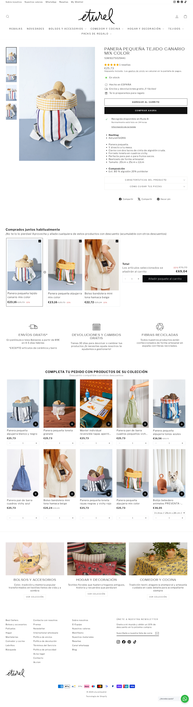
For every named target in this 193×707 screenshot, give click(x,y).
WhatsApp (51, 2)
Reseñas (63, 2)
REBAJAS (15, 28)
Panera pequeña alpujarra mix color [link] (65, 295)
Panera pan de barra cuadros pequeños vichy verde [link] (132, 432)
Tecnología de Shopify (96, 696)
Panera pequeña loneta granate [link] (58, 432)
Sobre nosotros (14, 2)
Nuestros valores (34, 2)
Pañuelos (11, 628)
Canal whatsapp (80, 645)
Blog (74, 649)
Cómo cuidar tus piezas (146, 186)
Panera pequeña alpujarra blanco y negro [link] (22, 432)
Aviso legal (39, 654)
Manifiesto (78, 633)
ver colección (35, 597)
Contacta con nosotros (45, 620)
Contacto (38, 658)
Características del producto (146, 180)
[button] (125, 278)
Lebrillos (10, 645)
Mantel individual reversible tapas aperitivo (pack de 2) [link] (96, 432)
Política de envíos (42, 637)
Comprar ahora (146, 110)
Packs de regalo (95, 33)
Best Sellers (12, 620)
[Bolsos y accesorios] (35, 558)
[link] (24, 264)
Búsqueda (11, 649)
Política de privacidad (44, 649)
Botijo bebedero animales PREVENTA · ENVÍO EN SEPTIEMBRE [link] (168, 502)
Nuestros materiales (83, 637)
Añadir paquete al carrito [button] (165, 278)
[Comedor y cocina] (158, 558)
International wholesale (45, 633)
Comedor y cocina (106, 28)
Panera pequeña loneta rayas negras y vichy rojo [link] (95, 502)
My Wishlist (77, 2)
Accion (37, 662)
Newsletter (39, 628)
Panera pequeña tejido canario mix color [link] (22, 295)
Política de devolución (45, 641)
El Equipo (77, 624)
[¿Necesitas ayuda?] (185, 699)
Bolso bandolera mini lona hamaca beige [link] (98, 295)
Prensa (37, 624)
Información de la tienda (123, 127)
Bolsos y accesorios (66, 28)
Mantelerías (12, 637)
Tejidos (175, 28)
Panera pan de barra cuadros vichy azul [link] (19, 502)
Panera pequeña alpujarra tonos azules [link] (167, 432)
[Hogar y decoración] (96, 558)
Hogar (9, 633)
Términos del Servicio (44, 645)
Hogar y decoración (145, 28)
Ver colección (158, 597)
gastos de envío (137, 71)
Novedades (36, 28)
